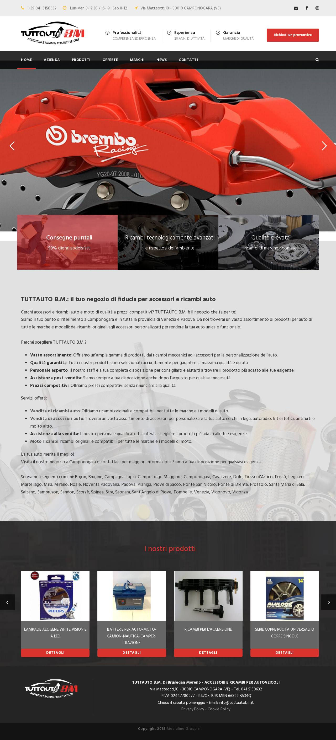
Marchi (137, 60)
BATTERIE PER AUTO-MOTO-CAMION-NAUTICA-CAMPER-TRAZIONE (131, 636)
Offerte (110, 60)
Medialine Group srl (184, 729)
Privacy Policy (192, 709)
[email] (296, 8)
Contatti (188, 60)
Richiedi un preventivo (293, 35)
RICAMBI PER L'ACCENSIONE (208, 629)
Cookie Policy (219, 709)
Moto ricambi (44, 441)
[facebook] (307, 8)
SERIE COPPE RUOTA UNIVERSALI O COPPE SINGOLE (284, 633)
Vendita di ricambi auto (55, 411)
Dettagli (55, 653)
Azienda (52, 60)
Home (26, 60)
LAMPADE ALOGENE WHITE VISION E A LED (55, 633)
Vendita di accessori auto (56, 418)
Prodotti (81, 60)
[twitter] (317, 8)
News (161, 60)
